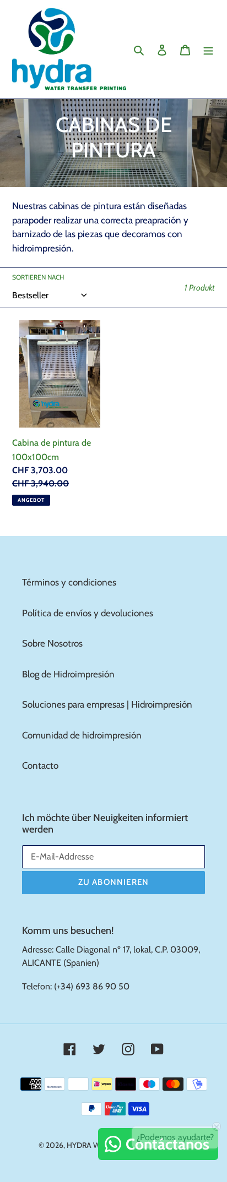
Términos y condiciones (69, 582)
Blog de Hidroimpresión (68, 674)
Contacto (40, 765)
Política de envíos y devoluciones (87, 613)
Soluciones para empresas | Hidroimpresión (107, 704)
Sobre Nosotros (52, 643)
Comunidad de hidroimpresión (82, 735)
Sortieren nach (38, 277)
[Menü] (208, 49)
